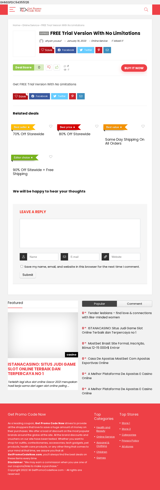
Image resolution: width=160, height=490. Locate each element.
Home (16, 25)
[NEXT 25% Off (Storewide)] (156, 480)
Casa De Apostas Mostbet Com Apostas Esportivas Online (116, 360)
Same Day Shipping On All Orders (124, 141)
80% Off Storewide (74, 134)
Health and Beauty (103, 429)
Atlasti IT (118, 40)
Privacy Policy (130, 440)
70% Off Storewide (28, 134)
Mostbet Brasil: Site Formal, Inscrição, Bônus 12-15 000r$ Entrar (113, 345)
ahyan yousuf (52, 40)
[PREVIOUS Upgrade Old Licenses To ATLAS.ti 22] (4, 480)
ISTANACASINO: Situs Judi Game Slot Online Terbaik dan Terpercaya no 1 (42, 368)
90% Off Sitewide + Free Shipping (33, 172)
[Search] (146, 9)
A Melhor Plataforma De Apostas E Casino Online (117, 376)
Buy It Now (134, 68)
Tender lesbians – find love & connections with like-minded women (117, 315)
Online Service (30, 25)
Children (101, 452)
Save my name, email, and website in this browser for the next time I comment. (82, 267)
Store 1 (126, 423)
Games (101, 458)
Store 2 (126, 429)
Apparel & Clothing (102, 444)
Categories (129, 435)
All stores (127, 446)
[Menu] (12, 9)
